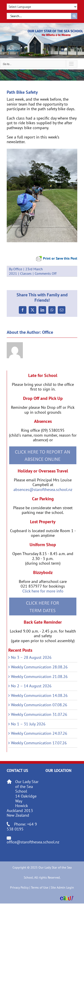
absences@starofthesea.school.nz (42, 489)
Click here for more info (42, 591)
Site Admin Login (62, 887)
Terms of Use (39, 887)
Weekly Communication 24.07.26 (39, 733)
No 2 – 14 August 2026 (31, 685)
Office (17, 269)
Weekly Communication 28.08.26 (39, 667)
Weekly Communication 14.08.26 (39, 695)
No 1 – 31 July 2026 (28, 724)
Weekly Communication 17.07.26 (39, 742)
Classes (26, 273)
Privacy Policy (19, 887)
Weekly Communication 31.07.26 (39, 714)
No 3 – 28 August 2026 (31, 657)
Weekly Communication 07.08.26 (39, 704)
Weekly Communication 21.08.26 (39, 676)
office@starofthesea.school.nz (33, 842)
